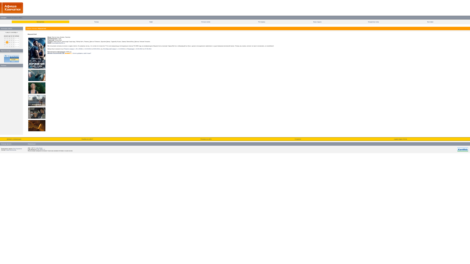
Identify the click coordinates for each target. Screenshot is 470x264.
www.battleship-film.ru (58, 43)
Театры (96, 22)
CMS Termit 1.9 (41, 149)
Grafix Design (39, 148)
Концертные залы (373, 22)
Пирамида (130, 49)
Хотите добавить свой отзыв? (82, 53)
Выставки (430, 22)
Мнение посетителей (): (56, 53)
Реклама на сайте (206, 139)
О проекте (298, 139)
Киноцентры (40, 22)
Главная (29, 28)
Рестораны (261, 22)
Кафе (151, 22)
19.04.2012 (139, 49)
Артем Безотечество (11, 150)
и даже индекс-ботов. (400, 139)
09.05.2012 (96, 49)
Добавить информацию (14, 139)
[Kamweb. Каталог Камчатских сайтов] (462, 151)
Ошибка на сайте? (87, 139)
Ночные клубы (205, 22)
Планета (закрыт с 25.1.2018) (73, 49)
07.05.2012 (148, 49)
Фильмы (34, 28)
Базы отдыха (317, 22)
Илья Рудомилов (17, 148)
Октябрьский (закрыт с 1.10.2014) (113, 49)
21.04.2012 (87, 49)
